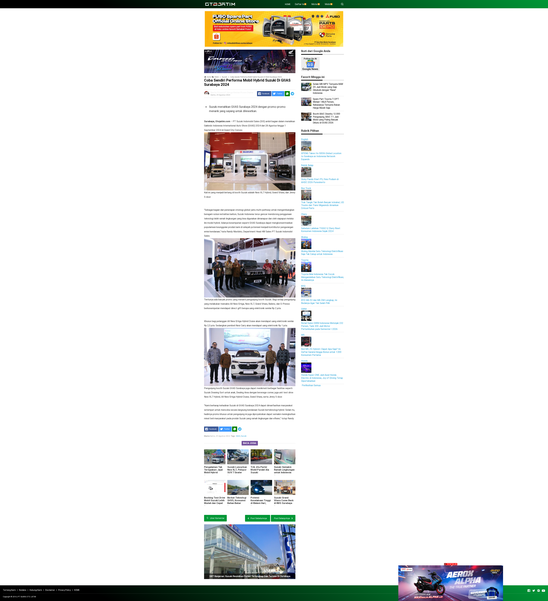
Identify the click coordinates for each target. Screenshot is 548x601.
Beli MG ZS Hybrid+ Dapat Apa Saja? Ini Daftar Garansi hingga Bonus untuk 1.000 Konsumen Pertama (321, 352)
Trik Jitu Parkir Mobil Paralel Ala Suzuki (260, 470)
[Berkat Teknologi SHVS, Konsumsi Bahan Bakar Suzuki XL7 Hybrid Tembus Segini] (238, 487)
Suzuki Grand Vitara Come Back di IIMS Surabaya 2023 (284, 501)
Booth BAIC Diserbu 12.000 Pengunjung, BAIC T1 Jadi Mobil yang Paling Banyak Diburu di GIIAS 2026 (326, 118)
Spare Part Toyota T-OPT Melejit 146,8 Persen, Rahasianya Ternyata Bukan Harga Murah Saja (326, 103)
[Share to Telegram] (292, 93)
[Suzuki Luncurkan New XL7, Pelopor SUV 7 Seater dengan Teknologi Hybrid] (238, 456)
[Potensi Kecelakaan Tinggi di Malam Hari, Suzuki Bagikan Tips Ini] (261, 487)
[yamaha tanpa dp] (450, 583)
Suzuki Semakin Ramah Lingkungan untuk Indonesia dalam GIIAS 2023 (284, 471)
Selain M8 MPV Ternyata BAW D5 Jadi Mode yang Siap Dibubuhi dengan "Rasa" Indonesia (328, 88)
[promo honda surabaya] (249, 61)
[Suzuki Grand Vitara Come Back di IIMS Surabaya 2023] (284, 487)
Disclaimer (50, 590)
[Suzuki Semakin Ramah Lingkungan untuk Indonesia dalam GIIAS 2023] (284, 456)
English (304, 139)
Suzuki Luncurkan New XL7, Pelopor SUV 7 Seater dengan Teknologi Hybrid (237, 472)
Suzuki (243, 436)
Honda (304, 361)
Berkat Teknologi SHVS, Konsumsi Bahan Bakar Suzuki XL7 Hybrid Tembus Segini (237, 503)
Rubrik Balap (307, 165)
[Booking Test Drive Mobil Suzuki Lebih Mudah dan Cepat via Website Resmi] (214, 487)
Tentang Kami (9, 590)
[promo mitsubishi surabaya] (274, 28)
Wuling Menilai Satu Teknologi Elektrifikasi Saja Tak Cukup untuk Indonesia (322, 253)
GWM (304, 309)
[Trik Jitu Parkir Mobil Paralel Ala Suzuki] (261, 456)
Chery (304, 214)
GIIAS (238, 436)
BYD (303, 286)
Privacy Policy (64, 590)
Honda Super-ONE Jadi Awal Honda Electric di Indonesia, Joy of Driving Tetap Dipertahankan (322, 378)
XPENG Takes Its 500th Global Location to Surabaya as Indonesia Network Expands (321, 156)
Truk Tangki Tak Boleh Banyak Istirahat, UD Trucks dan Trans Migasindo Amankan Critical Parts (322, 205)
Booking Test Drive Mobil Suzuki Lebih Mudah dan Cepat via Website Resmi (214, 501)
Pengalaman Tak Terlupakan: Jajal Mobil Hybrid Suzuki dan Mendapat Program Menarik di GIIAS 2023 (214, 475)
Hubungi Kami (36, 590)
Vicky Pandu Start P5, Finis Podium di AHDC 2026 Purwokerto (320, 181)
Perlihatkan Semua (311, 385)
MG (303, 335)
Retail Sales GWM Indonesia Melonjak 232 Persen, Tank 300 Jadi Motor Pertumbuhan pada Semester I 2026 (322, 326)
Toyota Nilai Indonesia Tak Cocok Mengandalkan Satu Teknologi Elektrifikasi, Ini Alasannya (322, 277)
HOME (288, 4)
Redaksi (22, 590)
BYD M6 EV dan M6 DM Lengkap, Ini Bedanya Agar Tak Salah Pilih (319, 301)
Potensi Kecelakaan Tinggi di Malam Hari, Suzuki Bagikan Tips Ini (261, 503)
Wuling (304, 237)
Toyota (304, 260)
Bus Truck (306, 188)
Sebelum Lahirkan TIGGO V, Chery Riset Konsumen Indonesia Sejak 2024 (320, 230)
